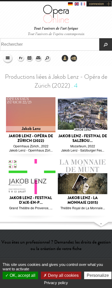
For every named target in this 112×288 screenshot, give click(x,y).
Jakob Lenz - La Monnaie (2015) (82, 200)
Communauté (74, 58)
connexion (96, 4)
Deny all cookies (63, 275)
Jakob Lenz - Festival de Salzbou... (82, 138)
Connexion (65, 58)
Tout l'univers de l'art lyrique (56, 28)
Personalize (98, 275)
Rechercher (47, 58)
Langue (20, 58)
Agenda (29, 58)
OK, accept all (22, 275)
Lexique (38, 58)
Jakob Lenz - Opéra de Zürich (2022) (31, 138)
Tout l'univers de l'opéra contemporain (56, 33)
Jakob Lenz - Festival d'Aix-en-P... (30, 200)
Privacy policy (56, 282)
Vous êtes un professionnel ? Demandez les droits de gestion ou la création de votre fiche (56, 245)
